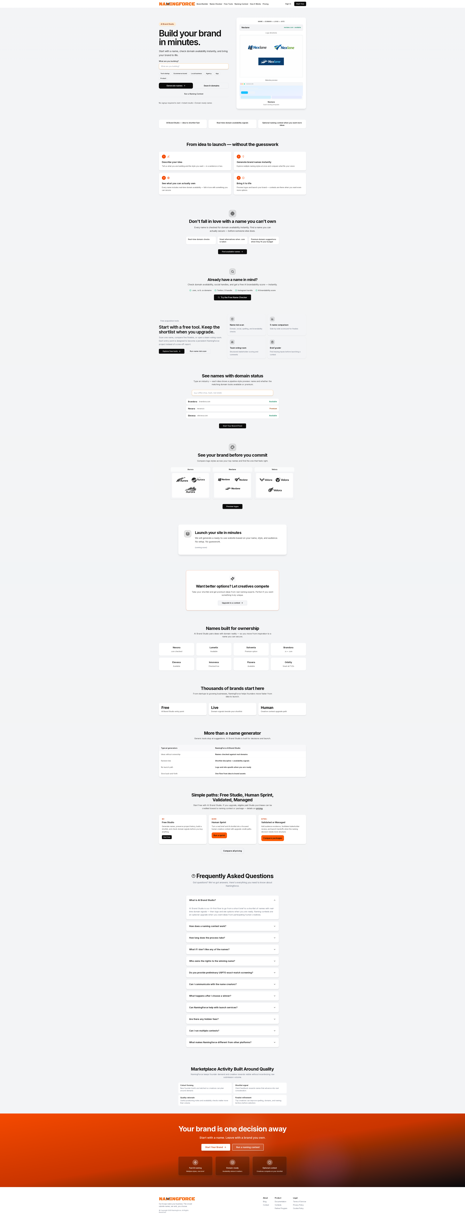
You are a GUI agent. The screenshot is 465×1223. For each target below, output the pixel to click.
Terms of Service (299, 1201)
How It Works (255, 4)
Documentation (280, 1201)
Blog (265, 1201)
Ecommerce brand (180, 73)
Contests (278, 1205)
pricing (259, 808)
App (217, 73)
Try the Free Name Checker (234, 297)
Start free (300, 4)
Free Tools (228, 4)
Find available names (231, 252)
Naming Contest (241, 4)
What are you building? (169, 61)
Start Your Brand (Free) (232, 426)
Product (163, 78)
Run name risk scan (198, 351)
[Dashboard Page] (183, 4)
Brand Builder (202, 4)
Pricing (265, 4)
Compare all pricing (232, 851)
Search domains (211, 85)
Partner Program (281, 1208)
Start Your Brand (214, 1147)
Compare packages (272, 838)
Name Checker (216, 4)
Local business (196, 73)
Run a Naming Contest (193, 94)
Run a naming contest (248, 1147)
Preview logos (232, 506)
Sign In (288, 4)
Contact (266, 1205)
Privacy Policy (298, 1205)
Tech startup (165, 73)
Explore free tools (170, 351)
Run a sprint (219, 835)
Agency (209, 73)
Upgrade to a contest (231, 603)
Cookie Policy (298, 1208)
